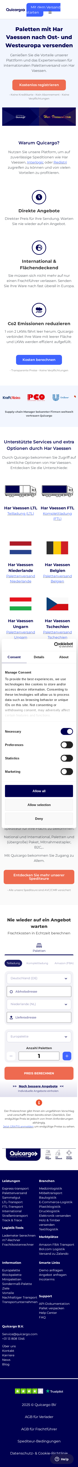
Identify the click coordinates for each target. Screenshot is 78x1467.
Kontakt (8, 1351)
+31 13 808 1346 (13, 1339)
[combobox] (39, 978)
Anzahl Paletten (39, 1048)
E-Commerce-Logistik (55, 1202)
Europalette (11, 1270)
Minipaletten (11, 1279)
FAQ (42, 1317)
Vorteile (8, 1293)
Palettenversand (14, 1193)
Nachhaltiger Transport (19, 1297)
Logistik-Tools (12, 1228)
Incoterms (47, 1279)
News (6, 1360)
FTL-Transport (12, 1207)
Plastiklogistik (49, 1207)
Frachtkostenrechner (18, 1245)
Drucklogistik (49, 1211)
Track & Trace (12, 1220)
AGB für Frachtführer (39, 1429)
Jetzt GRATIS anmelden (18, 1126)
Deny (39, 818)
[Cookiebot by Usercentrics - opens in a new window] (55, 645)
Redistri (60, 162)
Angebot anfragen (53, 1275)
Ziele (5, 1288)
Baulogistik (47, 1197)
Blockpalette (11, 1275)
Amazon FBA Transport (56, 1245)
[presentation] (39, 991)
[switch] (67, 744)
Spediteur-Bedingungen (39, 1441)
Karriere (8, 1355)
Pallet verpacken (51, 1308)
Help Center (48, 1313)
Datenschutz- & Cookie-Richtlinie (39, 1453)
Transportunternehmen (19, 1302)
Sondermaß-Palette (17, 1284)
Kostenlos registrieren (39, 85)
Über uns (9, 1346)
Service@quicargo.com (19, 1334)
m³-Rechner (11, 1240)
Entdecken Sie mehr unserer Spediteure (39, 877)
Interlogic (35, 162)
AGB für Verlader (39, 1417)
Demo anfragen (51, 1270)
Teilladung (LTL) (20, 514)
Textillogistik (48, 1229)
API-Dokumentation (54, 1304)
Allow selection (39, 804)
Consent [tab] (14, 657)
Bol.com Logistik (52, 1249)
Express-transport (15, 1188)
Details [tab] (39, 657)
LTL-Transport (12, 1202)
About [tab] (64, 657)
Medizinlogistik (50, 1188)
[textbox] (39, 978)
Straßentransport (15, 1216)
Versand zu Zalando (53, 1254)
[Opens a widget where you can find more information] (62, 1459)
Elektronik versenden (55, 1216)
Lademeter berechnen (19, 1235)
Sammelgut (11, 1197)
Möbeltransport (50, 1193)
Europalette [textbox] (19, 1036)
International (12, 1211)
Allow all (39, 791)
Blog (6, 1364)
